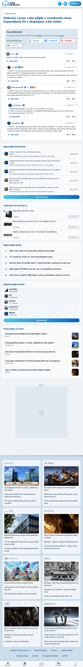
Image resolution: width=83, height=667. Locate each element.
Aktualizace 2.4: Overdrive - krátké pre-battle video (60, 591)
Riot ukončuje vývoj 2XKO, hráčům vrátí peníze (20, 594)
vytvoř (61, 35)
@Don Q (12, 71)
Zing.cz (7, 354)
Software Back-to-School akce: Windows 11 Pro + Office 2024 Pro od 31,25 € (61, 636)
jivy (13, 67)
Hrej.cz (7, 336)
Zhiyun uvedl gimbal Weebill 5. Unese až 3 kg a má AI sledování (60, 629)
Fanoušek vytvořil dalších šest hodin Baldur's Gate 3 (26, 334)
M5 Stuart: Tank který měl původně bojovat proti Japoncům (61, 584)
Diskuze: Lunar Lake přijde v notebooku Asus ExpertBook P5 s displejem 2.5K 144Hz (37, 19)
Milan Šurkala (16, 87)
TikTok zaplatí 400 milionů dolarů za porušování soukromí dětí (21, 543)
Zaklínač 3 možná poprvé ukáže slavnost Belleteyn (18, 636)
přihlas (39, 35)
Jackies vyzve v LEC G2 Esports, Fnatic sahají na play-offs (21, 588)
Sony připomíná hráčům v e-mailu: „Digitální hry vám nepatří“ (29, 343)
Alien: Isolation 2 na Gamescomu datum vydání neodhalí (27, 370)
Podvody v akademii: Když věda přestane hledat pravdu (21, 550)
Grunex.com (9, 345)
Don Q (12, 54)
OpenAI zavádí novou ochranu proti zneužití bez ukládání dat (21, 536)
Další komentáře (41, 197)
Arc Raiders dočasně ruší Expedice (16, 641)
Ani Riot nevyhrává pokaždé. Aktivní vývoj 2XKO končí (60, 502)
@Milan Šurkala (15, 109)
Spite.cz (8, 372)
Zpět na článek (10, 13)
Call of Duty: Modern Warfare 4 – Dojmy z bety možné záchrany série (60, 547)
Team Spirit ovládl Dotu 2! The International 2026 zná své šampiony (32, 361)
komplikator (17, 105)
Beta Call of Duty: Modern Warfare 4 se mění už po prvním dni (30, 352)
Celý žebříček (41, 320)
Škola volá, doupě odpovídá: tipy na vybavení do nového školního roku (61, 643)
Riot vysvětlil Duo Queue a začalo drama (18, 583)
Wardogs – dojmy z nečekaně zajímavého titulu (61, 542)
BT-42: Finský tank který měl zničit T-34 (58, 596)
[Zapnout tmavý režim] (65, 4)
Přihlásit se (75, 4)
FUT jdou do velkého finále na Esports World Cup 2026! (20, 502)
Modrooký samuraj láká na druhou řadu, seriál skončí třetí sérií (60, 495)
